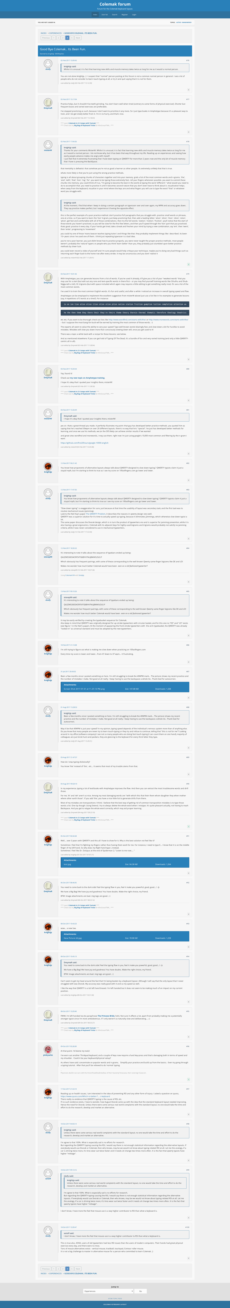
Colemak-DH (70, 575)
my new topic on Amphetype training (87, 378)
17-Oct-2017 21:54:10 (69, 1089)
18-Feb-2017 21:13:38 (69, 645)
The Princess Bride (106, 1016)
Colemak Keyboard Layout (115, 1304)
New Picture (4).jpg (73, 938)
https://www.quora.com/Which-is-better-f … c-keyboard (85, 1096)
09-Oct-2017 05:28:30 (69, 1046)
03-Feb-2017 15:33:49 (69, 410)
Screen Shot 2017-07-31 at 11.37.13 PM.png (84, 689)
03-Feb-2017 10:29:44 (69, 369)
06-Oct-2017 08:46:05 (69, 883)
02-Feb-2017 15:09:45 (69, 60)
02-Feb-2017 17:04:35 (69, 141)
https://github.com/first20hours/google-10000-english (84, 443)
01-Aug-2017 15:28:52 (69, 707)
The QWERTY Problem (95, 514)
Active (178, 22)
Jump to (115, 1286)
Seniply (81, 575)
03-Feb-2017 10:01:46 (69, 274)
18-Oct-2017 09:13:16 (69, 1170)
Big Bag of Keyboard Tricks (84, 125)
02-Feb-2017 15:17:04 (69, 99)
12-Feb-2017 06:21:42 (69, 463)
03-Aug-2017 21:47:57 (69, 757)
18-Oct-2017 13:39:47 (69, 1227)
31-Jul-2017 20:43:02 (68, 671)
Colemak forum (115, 4)
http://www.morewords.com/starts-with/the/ (168, 319)
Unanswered (186, 22)
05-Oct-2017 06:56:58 (69, 836)
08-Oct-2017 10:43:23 (69, 924)
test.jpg (67, 864)
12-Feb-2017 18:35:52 (69, 548)
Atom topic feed (115, 1298)
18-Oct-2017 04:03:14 (69, 1124)
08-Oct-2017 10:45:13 (69, 956)
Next (78, 37)
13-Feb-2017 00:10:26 (69, 591)
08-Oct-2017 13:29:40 (69, 1011)
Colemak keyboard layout (121, 8)
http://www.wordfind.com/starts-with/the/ (127, 319)
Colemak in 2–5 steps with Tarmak (82, 123)
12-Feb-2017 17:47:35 (69, 490)
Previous (46, 37)
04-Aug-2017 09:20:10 (69, 784)
